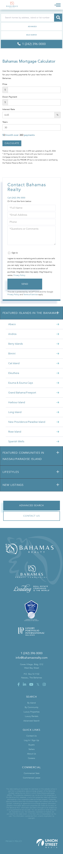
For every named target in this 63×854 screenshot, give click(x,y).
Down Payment (9, 96)
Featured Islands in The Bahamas (30, 313)
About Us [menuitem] (31, 753)
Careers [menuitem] (31, 758)
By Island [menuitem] (31, 702)
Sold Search (31, 35)
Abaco (12, 324)
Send (24, 284)
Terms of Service (30, 294)
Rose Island (14, 431)
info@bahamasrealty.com (31, 658)
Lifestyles (11, 472)
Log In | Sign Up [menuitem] (31, 740)
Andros (12, 334)
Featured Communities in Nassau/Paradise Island (23, 456)
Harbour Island (16, 402)
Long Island (14, 412)
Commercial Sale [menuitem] (31, 773)
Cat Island (14, 363)
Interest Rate (8, 109)
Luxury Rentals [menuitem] (31, 716)
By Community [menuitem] (31, 707)
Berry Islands (15, 344)
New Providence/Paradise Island (26, 422)
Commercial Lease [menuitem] (31, 777)
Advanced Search (31, 27)
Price (4, 84)
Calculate (12, 143)
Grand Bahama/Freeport (22, 392)
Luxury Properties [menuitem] (32, 711)
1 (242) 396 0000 (31, 653)
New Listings (13, 485)
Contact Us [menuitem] (31, 735)
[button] (58, 18)
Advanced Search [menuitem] (31, 720)
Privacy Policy (19, 275)
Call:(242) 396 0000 (16, 197)
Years (5, 122)
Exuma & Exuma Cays (20, 383)
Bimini (12, 353)
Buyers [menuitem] (31, 744)
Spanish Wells (16, 441)
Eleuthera (13, 373)
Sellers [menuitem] (32, 749)
